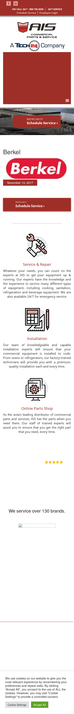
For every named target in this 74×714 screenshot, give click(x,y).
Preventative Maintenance (59, 654)
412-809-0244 (11, 587)
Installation (37, 338)
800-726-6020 (36, 9)
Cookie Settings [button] (17, 705)
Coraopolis (34, 637)
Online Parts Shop (37, 408)
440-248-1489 (48, 587)
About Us (8, 637)
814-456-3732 (48, 608)
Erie (30, 643)
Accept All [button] (40, 705)
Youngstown (35, 654)
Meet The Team (8, 644)
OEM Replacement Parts (60, 665)
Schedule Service (26, 13)
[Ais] (37, 45)
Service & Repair (37, 264)
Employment (10, 671)
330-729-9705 (11, 616)
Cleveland (33, 648)
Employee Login (48, 13)
